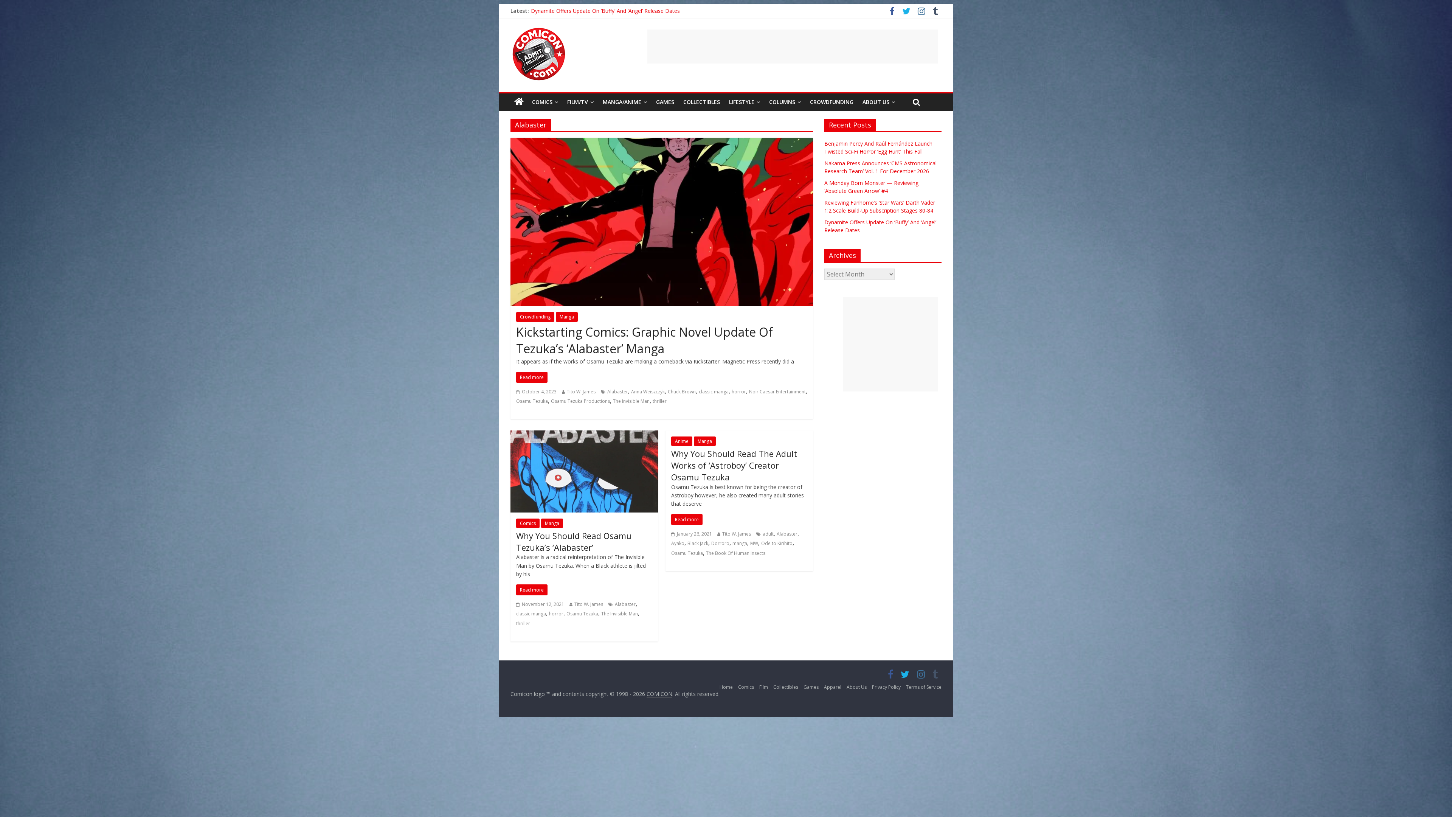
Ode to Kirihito (777, 543)
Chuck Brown (682, 391)
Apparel (832, 687)
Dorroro (720, 543)
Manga (567, 317)
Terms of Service (924, 687)
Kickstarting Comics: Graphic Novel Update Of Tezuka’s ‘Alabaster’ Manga (644, 340)
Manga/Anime (622, 102)
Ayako (677, 543)
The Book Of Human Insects (735, 553)
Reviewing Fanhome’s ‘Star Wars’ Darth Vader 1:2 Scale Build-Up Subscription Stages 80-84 (641, 10)
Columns (782, 102)
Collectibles (701, 102)
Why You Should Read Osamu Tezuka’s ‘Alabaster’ (573, 541)
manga (739, 543)
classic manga (714, 391)
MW (754, 543)
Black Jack (697, 543)
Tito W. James (581, 391)
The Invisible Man (631, 401)
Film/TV (577, 102)
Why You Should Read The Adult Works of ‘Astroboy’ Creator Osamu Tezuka (734, 465)
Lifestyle (741, 102)
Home (726, 687)
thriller (660, 401)
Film (763, 687)
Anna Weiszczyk (648, 391)
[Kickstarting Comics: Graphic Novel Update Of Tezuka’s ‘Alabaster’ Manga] (661, 142)
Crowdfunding (831, 102)
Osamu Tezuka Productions (580, 401)
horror (739, 391)
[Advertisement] (792, 47)
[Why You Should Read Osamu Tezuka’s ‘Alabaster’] (584, 435)
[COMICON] (538, 30)
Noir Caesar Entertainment (777, 391)
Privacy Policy (886, 687)
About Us (876, 102)
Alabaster (617, 391)
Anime (682, 441)
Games (665, 102)
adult (768, 534)
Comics (542, 102)
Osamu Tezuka (532, 401)
